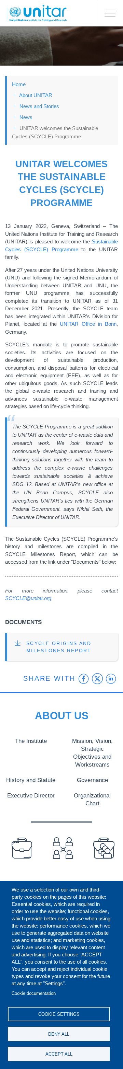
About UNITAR (35, 95)
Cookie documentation (34, 993)
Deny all (58, 1034)
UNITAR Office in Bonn (88, 324)
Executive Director (31, 795)
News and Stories (39, 106)
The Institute (31, 741)
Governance (92, 780)
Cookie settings (59, 1014)
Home (19, 84)
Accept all (58, 1054)
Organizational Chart (92, 799)
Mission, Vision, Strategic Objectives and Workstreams (92, 753)
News (25, 117)
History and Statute (30, 780)
